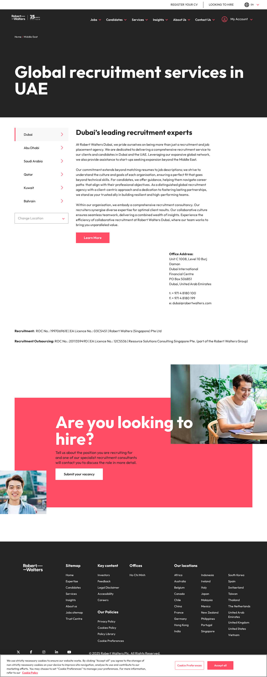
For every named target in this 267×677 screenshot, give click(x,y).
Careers (103, 600)
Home (70, 575)
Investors (104, 575)
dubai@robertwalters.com (192, 303)
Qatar (28, 174)
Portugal (206, 625)
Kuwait (29, 188)
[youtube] (69, 652)
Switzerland (236, 587)
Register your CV (184, 4)
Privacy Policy (106, 621)
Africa (178, 575)
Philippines (208, 619)
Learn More (93, 238)
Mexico (205, 606)
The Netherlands (239, 606)
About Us (179, 20)
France (179, 612)
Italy (204, 587)
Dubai (28, 134)
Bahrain (29, 201)
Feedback (104, 581)
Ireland (205, 581)
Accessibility (105, 594)
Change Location (30, 218)
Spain (232, 581)
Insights (158, 20)
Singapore (208, 631)
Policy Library (106, 634)
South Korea (236, 575)
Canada (179, 594)
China (178, 606)
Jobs (93, 20)
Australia (180, 581)
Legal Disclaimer (108, 587)
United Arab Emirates (236, 615)
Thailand (234, 600)
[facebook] (31, 652)
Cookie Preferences (111, 641)
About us (71, 606)
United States (237, 629)
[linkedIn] (56, 652)
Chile (177, 600)
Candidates (114, 20)
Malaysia (207, 600)
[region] (133, 666)
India (177, 631)
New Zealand (209, 612)
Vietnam (233, 635)
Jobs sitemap (74, 612)
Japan (205, 594)
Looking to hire (221, 4)
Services (138, 20)
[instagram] (44, 652)
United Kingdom (238, 622)
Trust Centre (74, 619)
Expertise (72, 581)
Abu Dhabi (31, 148)
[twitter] (18, 652)
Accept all (220, 665)
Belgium (179, 587)
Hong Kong (181, 625)
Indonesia (207, 575)
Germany (180, 619)
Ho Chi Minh (137, 575)
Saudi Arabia (33, 161)
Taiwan (233, 594)
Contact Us (203, 20)
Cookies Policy (107, 628)
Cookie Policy (30, 672)
